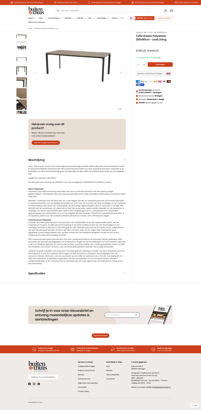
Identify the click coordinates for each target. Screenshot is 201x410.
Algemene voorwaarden (88, 383)
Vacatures (110, 379)
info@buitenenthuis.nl (162, 387)
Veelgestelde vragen (86, 366)
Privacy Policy (83, 391)
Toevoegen (160, 64)
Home (30, 28)
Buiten (30, 18)
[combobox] (103, 10)
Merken (115, 18)
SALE (122, 18)
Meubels (68, 18)
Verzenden (82, 387)
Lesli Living (139, 32)
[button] (171, 10)
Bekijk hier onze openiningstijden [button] (43, 377)
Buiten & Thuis (37, 402)
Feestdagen (102, 18)
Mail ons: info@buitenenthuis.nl (45, 143)
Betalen (81, 374)
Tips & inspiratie (112, 374)
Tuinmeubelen (54, 18)
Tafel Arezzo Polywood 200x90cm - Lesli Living (46, 28)
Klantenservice (84, 379)
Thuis (41, 18)
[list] (78, 66)
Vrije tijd (80, 18)
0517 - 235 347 (137, 378)
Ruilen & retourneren (86, 370)
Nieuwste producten (36, 22)
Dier (90, 18)
